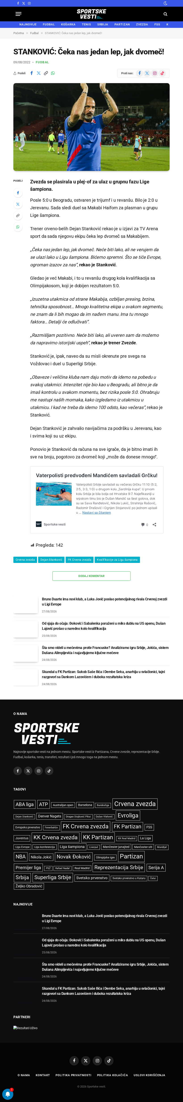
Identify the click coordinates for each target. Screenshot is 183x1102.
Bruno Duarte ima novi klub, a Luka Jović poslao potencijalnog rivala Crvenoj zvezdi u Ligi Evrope (104, 601)
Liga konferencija (44, 847)
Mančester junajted (116, 847)
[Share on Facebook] (31, 73)
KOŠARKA (68, 24)
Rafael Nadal (62, 868)
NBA (21, 857)
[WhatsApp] (17, 226)
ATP (43, 804)
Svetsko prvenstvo (92, 878)
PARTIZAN (122, 24)
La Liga (145, 838)
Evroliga (128, 815)
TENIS (86, 24)
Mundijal (162, 847)
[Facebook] (17, 192)
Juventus (21, 838)
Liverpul (93, 847)
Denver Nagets (49, 816)
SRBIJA (102, 24)
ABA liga (25, 804)
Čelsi (153, 878)
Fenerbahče (51, 827)
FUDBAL (49, 24)
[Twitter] (17, 204)
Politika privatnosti (73, 1075)
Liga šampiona (72, 846)
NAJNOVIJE (28, 24)
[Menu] (18, 14)
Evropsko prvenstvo (27, 827)
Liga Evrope (22, 847)
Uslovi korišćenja (149, 1075)
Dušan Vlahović (104, 816)
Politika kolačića (112, 1075)
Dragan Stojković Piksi (78, 816)
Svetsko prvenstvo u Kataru (129, 878)
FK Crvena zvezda (79, 559)
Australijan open (63, 805)
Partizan (131, 856)
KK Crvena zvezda (55, 837)
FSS (157, 24)
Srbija (22, 877)
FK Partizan (127, 826)
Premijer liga (28, 867)
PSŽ (48, 868)
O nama (24, 1075)
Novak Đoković (74, 857)
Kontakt (43, 1075)
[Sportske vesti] (92, 14)
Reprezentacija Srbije (118, 867)
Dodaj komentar (91, 576)
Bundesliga (103, 805)
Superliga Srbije (52, 877)
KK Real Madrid (126, 838)
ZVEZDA (142, 24)
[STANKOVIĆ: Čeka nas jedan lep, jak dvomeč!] (91, 127)
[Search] (165, 14)
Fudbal (42, 62)
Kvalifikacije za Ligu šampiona (117, 559)
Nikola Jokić (41, 857)
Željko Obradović (29, 886)
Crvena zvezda (25, 559)
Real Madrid (82, 868)
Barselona (85, 805)
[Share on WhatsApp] (53, 73)
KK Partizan (98, 837)
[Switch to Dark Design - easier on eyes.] (164, 3)
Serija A (156, 867)
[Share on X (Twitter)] (38, 73)
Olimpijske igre (105, 857)
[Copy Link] (45, 73)
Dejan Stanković (51, 559)
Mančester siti (143, 847)
